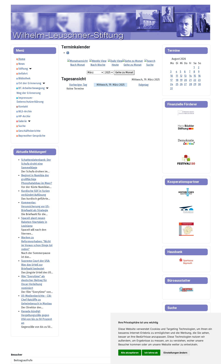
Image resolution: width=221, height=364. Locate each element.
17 (171, 80)
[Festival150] (186, 159)
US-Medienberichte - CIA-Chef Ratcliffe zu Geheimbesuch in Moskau (36, 299)
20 (185, 80)
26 (181, 84)
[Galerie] (29, 121)
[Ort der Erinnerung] (43, 83)
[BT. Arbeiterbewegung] (47, 88)
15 (194, 75)
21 (190, 80)
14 (190, 75)
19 (181, 80)
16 (199, 75)
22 (194, 80)
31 (171, 88)
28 (190, 84)
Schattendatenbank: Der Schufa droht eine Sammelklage (36, 163)
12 (181, 75)
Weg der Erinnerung (29, 93)
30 (199, 84)
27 (185, 84)
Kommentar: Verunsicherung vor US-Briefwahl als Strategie (35, 206)
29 (194, 84)
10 (171, 75)
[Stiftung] (30, 68)
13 (185, 75)
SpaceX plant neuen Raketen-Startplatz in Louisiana (34, 222)
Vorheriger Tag (78, 84)
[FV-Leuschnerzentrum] (186, 112)
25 (177, 84)
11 (177, 75)
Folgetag (143, 84)
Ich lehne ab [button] (151, 352)
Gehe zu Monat (124, 72)
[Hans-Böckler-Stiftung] (186, 127)
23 (199, 80)
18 (177, 80)
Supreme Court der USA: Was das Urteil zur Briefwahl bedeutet (35, 264)
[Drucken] (67, 52)
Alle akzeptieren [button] (130, 352)
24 (171, 84)
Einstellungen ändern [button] (175, 352)
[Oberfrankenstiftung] (186, 141)
